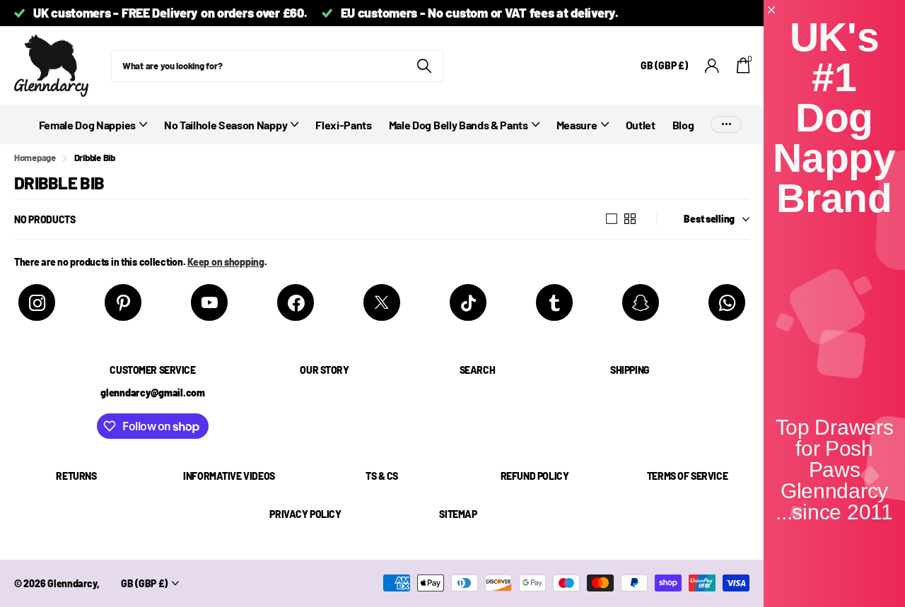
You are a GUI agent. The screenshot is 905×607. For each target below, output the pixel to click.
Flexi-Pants (343, 124)
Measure (576, 124)
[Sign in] (712, 66)
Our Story (324, 370)
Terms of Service (687, 476)
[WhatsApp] (726, 302)
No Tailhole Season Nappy (225, 124)
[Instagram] (36, 302)
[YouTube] (209, 302)
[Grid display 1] (611, 219)
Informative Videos (228, 476)
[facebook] (295, 302)
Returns (76, 476)
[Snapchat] (640, 302)
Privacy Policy (305, 514)
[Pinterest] (123, 302)
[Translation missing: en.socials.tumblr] (554, 302)
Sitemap (458, 514)
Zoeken (423, 66)
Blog (683, 124)
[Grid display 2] (630, 219)
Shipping (630, 370)
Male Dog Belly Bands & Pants (458, 124)
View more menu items (726, 124)
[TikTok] (468, 302)
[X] (381, 302)
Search (477, 370)
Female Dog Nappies (87, 124)
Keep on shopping (225, 262)
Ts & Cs (382, 476)
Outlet (640, 124)
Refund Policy (535, 476)
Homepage (35, 157)
